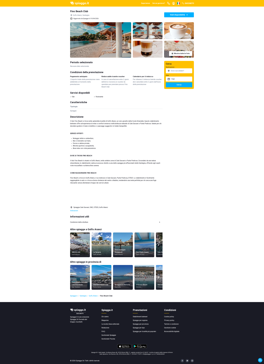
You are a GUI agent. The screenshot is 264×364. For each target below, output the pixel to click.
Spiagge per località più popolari (144, 331)
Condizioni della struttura (79, 222)
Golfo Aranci (93, 296)
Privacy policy (169, 320)
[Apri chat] (260, 360)
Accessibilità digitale (171, 331)
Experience (145, 3)
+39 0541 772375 (137, 354)
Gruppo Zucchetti (76, 322)
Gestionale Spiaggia (108, 335)
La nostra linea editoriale (110, 324)
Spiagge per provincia (140, 324)
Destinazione (170, 67)
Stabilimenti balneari (140, 317)
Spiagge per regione (140, 320)
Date (167, 75)
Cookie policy (169, 317)
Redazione (105, 328)
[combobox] (179, 70)
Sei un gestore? (158, 3)
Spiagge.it (73, 296)
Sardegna (83, 296)
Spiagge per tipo (139, 328)
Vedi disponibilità (177, 15)
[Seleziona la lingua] (178, 3)
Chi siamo (105, 317)
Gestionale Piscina (108, 339)
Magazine (105, 320)
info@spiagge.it (147, 354)
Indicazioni (74, 211)
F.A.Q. (103, 331)
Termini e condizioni (171, 324)
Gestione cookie (170, 328)
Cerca (179, 85)
